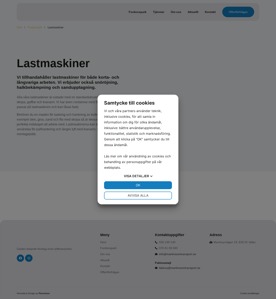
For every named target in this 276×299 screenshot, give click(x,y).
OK (138, 185)
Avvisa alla (138, 195)
